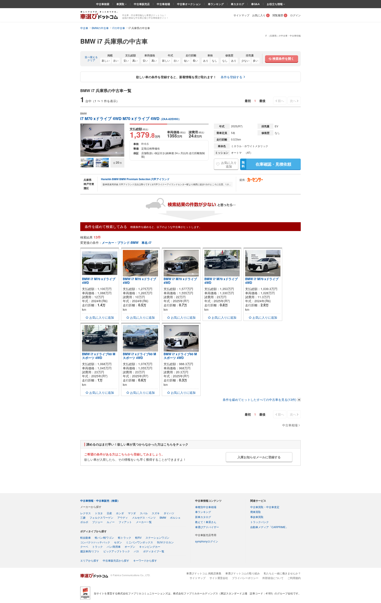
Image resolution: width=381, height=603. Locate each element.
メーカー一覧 (144, 522)
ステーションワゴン (157, 537)
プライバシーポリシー (245, 578)
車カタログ (237, 4)
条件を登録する (231, 76)
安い (126, 60)
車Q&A (255, 4)
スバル (144, 513)
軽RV (138, 537)
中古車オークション (189, 4)
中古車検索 (102, 4)
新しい (106, 60)
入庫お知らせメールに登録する (259, 457)
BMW (163, 517)
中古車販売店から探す (116, 560)
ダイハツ (169, 513)
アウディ (122, 517)
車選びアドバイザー (207, 527)
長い (195, 60)
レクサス (85, 513)
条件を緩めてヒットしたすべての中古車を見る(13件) (259, 399)
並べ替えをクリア (91, 58)
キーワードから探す (145, 560)
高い (135, 60)
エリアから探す (89, 560)
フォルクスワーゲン (101, 517)
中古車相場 (163, 4)
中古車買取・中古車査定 (264, 507)
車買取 (120, 4)
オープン (130, 546)
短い (186, 60)
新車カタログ (203, 517)
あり (205, 60)
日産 (109, 513)
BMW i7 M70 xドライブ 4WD (98, 281)
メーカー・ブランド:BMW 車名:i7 (126, 242)
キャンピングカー (149, 546)
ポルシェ (175, 517)
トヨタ (99, 513)
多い (255, 60)
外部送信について (273, 578)
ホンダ (120, 513)
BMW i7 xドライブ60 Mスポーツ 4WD (98, 356)
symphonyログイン (206, 541)
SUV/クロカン (165, 542)
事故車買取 (256, 517)
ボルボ (84, 522)
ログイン (295, 15)
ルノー (111, 522)
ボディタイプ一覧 (153, 551)
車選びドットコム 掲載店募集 (203, 573)
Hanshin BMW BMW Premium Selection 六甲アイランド (135, 179)
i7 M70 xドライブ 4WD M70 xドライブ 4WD (130, 118)
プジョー (97, 522)
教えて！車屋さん (205, 522)
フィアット (125, 522)
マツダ (132, 513)
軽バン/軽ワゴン (104, 537)
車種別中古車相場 (205, 507)
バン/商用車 (114, 546)
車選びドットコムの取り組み (242, 573)
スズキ (156, 513)
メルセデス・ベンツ (144, 517)
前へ (281, 100)
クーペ (84, 546)
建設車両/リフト (89, 551)
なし (214, 60)
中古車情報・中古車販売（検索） (100, 501)
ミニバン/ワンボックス (139, 542)
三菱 (83, 517)
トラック (97, 546)
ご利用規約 (294, 578)
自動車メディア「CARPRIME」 (269, 527)
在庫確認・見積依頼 (266, 164)
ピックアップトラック (116, 551)
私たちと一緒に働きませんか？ (282, 573)
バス (136, 551)
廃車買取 (255, 512)
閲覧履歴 (279, 15)
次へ (293, 100)
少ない (245, 60)
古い (115, 60)
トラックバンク (259, 522)
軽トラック (124, 537)
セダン (118, 542)
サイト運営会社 (218, 578)
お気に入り (260, 15)
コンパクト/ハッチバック (95, 542)
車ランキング (216, 4)
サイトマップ (241, 15)
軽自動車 (85, 537)
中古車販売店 (142, 4)
